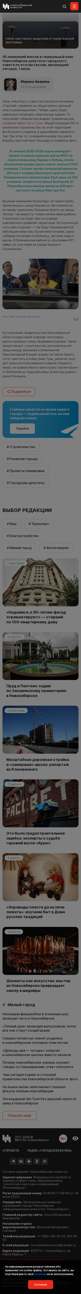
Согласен (40, 1284)
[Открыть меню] (74, 6)
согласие (40, 1274)
